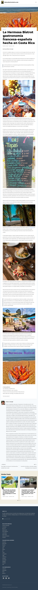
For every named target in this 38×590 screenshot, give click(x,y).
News (3, 571)
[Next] (35, 488)
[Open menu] (36, 2)
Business (3, 544)
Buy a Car (4, 528)
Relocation (4, 541)
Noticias (4, 29)
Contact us (4, 568)
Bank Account (4, 529)
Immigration (4, 553)
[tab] (18, 500)
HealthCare (4, 556)
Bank (3, 547)
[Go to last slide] (3, 488)
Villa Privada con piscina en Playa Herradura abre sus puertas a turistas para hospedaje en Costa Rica (9, 492)
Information (4, 570)
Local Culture (4, 532)
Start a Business (5, 531)
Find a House (4, 534)
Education (4, 562)
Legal (3, 555)
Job (2, 550)
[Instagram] (6, 578)
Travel (3, 546)
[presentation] (9, 482)
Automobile (4, 559)
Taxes (3, 552)
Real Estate (4, 543)
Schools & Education (5, 525)
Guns (3, 564)
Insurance (4, 537)
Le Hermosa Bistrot (6, 396)
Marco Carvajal (6, 45)
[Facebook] (3, 578)
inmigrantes (31, 227)
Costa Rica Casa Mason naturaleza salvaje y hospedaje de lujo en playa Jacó (29, 466)
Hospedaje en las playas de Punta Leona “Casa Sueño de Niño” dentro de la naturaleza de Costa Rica (28, 492)
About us (3, 573)
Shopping (3, 561)
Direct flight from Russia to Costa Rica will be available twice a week (9, 466)
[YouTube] (9, 578)
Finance (3, 549)
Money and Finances (5, 535)
